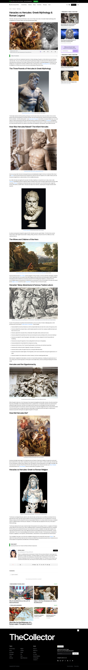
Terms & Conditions (70, 666)
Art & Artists (11, 652)
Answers (14, 8)
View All (55, 583)
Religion (22, 648)
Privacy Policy (76, 666)
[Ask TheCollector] (40, 52)
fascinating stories (46, 63)
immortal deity (22, 466)
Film (21, 654)
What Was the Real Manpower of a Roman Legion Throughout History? (20, 623)
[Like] (12, 565)
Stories (22, 652)
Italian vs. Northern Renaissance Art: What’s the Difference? (45, 601)
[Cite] (55, 51)
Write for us (74, 4)
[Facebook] (39, 564)
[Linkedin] (37, 564)
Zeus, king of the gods (33, 118)
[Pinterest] (72, 661)
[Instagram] (70, 661)
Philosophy (11, 654)
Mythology (19, 8)
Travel (10, 656)
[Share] (51, 52)
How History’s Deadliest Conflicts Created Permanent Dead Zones (39, 616)
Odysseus (11, 181)
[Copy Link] (45, 564)
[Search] (67, 4)
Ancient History (69, 27)
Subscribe (36, 1)
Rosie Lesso (15, 52)
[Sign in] (78, 4)
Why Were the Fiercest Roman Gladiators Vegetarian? (50, 616)
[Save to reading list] (48, 52)
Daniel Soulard (64, 83)
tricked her (48, 120)
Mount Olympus (53, 464)
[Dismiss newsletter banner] (78, 1)
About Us (35, 648)
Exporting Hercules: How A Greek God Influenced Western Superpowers (24, 545)
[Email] (49, 564)
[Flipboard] (47, 564)
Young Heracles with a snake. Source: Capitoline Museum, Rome (33, 171)
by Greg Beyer (48, 617)
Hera (12, 175)
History (10, 650)
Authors (34, 652)
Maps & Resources (24, 657)
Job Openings (35, 657)
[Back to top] (78, 630)
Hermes (15, 183)
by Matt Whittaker (36, 617)
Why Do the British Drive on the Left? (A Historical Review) (19, 601)
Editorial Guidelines (36, 656)
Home (10, 8)
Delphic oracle (15, 281)
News (22, 656)
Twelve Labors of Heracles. (27, 324)
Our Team (35, 654)
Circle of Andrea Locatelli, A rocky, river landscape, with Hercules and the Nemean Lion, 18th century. (31, 272)
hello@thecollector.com (62, 657)
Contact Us (35, 659)
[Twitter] (41, 564)
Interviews (11, 657)
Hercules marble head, (26, 230)
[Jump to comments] (44, 52)
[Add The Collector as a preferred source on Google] (60, 646)
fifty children (22, 275)
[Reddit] (43, 564)
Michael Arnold (64, 27)
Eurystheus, (28, 281)
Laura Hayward (64, 42)
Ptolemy (51, 536)
